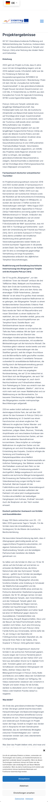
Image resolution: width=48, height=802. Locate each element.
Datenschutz (19, 799)
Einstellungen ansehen (24, 793)
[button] (44, 750)
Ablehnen (24, 786)
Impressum (29, 799)
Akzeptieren (24, 779)
